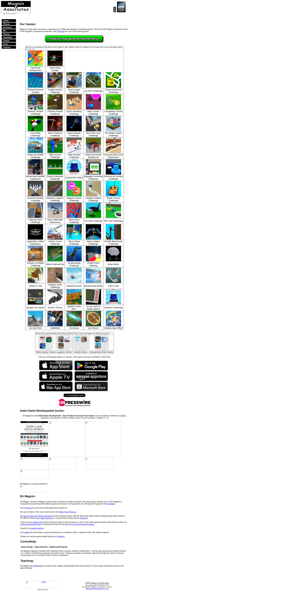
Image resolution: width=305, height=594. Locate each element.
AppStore (111, 504)
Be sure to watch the (29, 516)
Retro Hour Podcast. (67, 512)
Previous (60, 31)
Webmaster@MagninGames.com (97, 589)
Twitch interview (45, 516)
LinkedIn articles (36, 528)
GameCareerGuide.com (30, 524)
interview (83, 518)
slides (26, 532)
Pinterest (60, 536)
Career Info (37, 522)
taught (36, 566)
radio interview (46, 518)
